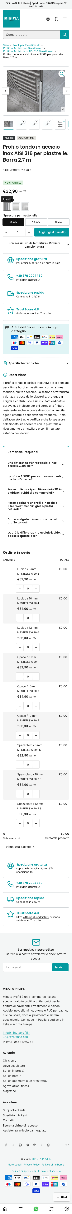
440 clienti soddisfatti (36, 916)
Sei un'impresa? (14, 1070)
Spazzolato (25, 206)
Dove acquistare (14, 1065)
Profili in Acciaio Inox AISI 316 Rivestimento (28, 51)
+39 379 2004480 (15, 1037)
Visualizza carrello (18, 847)
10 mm (36, 222)
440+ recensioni (26, 313)
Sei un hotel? (12, 1076)
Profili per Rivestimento (27, 45)
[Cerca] (64, 35)
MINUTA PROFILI (41, 1158)
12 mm (58, 222)
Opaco (16, 206)
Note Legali (15, 1164)
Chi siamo (9, 1060)
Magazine (9, 1091)
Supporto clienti (14, 1110)
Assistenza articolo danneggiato (24, 1130)
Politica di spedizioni (24, 1171)
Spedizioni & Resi (15, 1115)
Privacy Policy (31, 1164)
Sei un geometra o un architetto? (25, 1081)
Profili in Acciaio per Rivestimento (23, 48)
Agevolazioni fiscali (16, 1086)
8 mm (13, 222)
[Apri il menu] (65, 19)
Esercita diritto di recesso (20, 1125)
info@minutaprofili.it (28, 279)
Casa (6, 45)
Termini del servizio (49, 1171)
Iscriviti (60, 967)
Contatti (8, 1120)
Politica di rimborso (52, 1164)
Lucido (7, 206)
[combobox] (36, 34)
